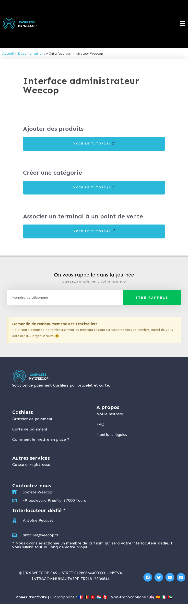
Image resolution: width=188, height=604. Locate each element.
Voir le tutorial (92, 143)
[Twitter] (158, 577)
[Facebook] (147, 577)
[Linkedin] (181, 577)
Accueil (8, 53)
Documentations (31, 53)
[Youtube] (169, 577)
